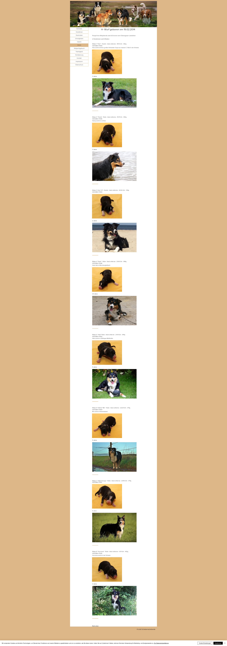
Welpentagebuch (79, 48)
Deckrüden (79, 35)
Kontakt (79, 58)
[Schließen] (225, 643)
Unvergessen (79, 38)
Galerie (79, 42)
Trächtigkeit (79, 51)
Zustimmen (218, 643)
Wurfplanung (79, 55)
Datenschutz (79, 65)
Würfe (79, 45)
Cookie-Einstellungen (205, 643)
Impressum (79, 61)
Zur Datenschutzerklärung (161, 643)
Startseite (79, 29)
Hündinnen (79, 32)
